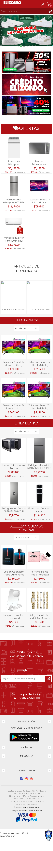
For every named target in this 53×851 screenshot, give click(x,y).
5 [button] (29, 46)
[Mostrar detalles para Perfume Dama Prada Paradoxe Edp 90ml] (39, 557)
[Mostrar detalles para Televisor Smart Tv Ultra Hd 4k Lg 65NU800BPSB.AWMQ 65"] (13, 347)
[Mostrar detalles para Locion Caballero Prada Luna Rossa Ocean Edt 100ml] (13, 557)
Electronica (26, 320)
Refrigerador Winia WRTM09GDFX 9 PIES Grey (39, 468)
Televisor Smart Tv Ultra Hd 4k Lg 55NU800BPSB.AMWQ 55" (39, 365)
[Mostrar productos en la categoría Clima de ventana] (39, 293)
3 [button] (24, 46)
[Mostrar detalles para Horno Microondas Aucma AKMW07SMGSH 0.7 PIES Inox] (13, 450)
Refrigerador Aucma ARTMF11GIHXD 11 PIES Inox (14, 511)
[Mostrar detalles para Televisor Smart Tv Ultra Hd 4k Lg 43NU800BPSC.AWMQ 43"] (39, 390)
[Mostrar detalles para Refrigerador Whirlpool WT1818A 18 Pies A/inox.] (14, 186)
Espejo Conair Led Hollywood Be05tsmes (13, 618)
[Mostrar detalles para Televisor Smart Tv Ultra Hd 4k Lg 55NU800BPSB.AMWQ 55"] (39, 347)
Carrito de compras (49, 4)
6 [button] (32, 46)
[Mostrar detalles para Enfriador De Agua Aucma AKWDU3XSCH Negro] (39, 494)
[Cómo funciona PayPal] (26, 820)
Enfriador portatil (13, 310)
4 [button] (27, 46)
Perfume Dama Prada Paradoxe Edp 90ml (39, 575)
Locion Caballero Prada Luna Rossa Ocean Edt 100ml (13, 575)
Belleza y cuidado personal (27, 528)
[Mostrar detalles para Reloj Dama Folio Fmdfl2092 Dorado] (39, 600)
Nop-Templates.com (32, 811)
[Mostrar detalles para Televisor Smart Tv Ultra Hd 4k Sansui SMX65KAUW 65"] (39, 186)
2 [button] (21, 46)
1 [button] (18, 46)
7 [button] (35, 46)
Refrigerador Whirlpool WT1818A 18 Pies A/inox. (14, 202)
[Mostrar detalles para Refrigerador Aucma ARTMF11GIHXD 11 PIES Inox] (13, 494)
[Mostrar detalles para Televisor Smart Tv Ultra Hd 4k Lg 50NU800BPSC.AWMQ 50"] (13, 390)
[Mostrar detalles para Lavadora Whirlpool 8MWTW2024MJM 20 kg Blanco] (14, 148)
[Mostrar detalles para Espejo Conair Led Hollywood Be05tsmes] (13, 600)
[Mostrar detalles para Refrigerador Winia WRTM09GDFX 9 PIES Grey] (39, 450)
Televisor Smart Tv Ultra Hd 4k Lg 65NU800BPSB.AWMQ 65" (13, 365)
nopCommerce (32, 807)
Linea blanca (26, 423)
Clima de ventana (39, 310)
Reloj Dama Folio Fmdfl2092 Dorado (39, 616)
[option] (26, 64)
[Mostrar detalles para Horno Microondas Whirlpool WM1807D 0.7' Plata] (39, 148)
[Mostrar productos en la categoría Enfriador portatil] (13, 293)
